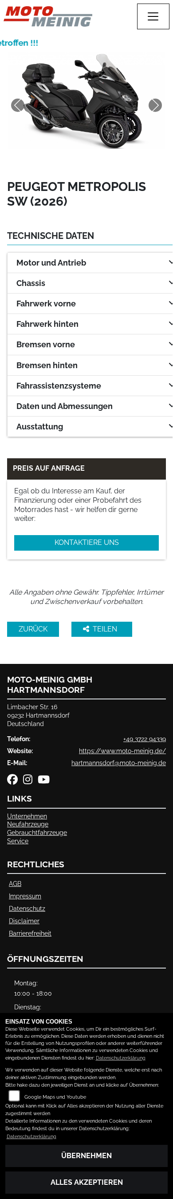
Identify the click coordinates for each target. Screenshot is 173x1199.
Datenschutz (27, 908)
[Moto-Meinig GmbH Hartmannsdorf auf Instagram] (30, 781)
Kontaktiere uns (87, 542)
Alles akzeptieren (87, 1182)
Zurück (33, 629)
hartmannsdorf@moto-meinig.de (118, 762)
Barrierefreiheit (30, 933)
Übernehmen (86, 1155)
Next (155, 105)
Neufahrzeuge (27, 824)
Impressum (25, 896)
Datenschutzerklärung (120, 1058)
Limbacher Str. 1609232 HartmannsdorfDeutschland (38, 715)
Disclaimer (24, 921)
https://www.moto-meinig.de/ (122, 750)
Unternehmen (27, 816)
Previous (17, 105)
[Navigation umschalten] (153, 16)
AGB (15, 883)
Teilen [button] (106, 629)
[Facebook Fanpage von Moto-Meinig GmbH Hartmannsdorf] (15, 781)
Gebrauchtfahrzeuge (37, 832)
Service (17, 841)
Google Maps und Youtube (55, 1097)
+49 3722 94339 (144, 738)
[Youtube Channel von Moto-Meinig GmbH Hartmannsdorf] (45, 781)
